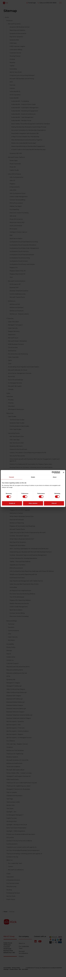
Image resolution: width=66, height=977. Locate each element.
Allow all (54, 503)
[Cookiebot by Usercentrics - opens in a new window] (53, 472)
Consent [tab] (11, 477)
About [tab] (54, 477)
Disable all (12, 503)
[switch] (25, 496)
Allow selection (33, 503)
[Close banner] (63, 472)
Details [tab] (33, 477)
